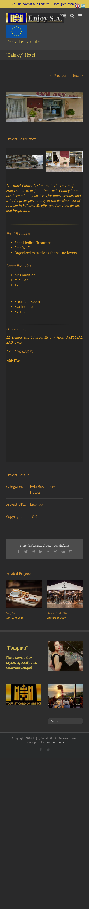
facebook (37, 504)
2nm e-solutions (53, 746)
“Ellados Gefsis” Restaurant (68, 613)
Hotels (35, 492)
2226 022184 (23, 351)
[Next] (79, 161)
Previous (60, 75)
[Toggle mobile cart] (64, 16)
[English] (78, 5)
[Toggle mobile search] (72, 16)
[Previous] (9, 161)
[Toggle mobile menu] (80, 16)
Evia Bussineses (43, 486)
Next (75, 75)
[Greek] (83, 5)
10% (33, 516)
